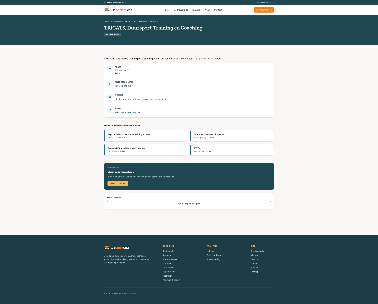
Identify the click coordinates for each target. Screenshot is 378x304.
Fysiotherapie (169, 271)
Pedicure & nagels (171, 280)
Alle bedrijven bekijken (189, 203)
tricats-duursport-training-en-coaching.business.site (141, 99)
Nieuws (196, 10)
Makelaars (168, 263)
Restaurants (168, 251)
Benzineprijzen (214, 255)
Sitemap (255, 271)
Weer (207, 10)
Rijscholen (167, 275)
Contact (218, 10)
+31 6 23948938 (123, 86)
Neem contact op (117, 183)
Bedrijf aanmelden (264, 10)
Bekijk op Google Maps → (127, 112)
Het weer (211, 251)
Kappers (167, 255)
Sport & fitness (170, 259)
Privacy (254, 267)
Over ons (255, 259)
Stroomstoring (213, 259)
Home (167, 10)
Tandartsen (168, 267)
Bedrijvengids (181, 10)
